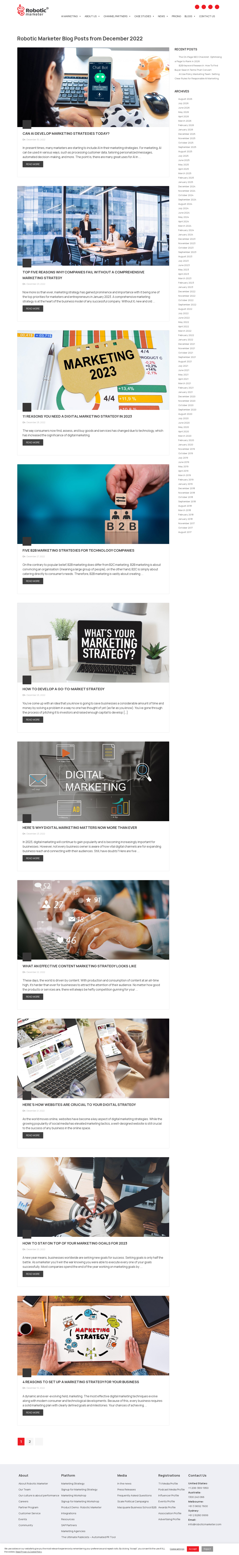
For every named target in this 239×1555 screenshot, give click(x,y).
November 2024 (186, 190)
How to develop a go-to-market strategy (63, 689)
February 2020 (186, 440)
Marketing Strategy (73, 1483)
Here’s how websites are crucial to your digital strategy (79, 1104)
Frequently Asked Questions (134, 1495)
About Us (91, 16)
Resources (68, 1519)
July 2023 (183, 260)
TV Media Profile (168, 1483)
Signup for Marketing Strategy (79, 1489)
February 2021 (186, 387)
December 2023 (186, 238)
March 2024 (184, 225)
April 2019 (183, 470)
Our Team (25, 1489)
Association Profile (169, 1513)
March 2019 (184, 475)
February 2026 (186, 125)
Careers (23, 1501)
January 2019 (185, 483)
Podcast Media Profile (171, 1489)
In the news (124, 1483)
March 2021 (184, 383)
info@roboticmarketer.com (204, 1524)
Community (26, 1525)
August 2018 (185, 505)
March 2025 (184, 173)
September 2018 (187, 501)
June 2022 (184, 317)
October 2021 (185, 352)
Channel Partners (115, 16)
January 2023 (185, 287)
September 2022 (187, 304)
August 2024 (185, 203)
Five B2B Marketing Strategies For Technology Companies (78, 550)
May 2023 (183, 269)
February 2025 (186, 177)
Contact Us (207, 16)
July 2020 (183, 418)
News (161, 16)
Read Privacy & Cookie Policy (29, 1551)
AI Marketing (69, 16)
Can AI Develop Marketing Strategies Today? (66, 133)
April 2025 (183, 168)
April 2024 (183, 221)
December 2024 (186, 186)
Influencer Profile (168, 1495)
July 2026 (183, 103)
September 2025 (187, 147)
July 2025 (183, 155)
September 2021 (187, 357)
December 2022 (186, 291)
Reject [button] (207, 1548)
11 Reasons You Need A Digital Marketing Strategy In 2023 (77, 416)
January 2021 (185, 392)
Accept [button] (193, 1548)
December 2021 (186, 343)
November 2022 (186, 295)
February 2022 (186, 335)
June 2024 (184, 212)
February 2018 (186, 514)
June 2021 (183, 370)
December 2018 (186, 488)
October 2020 (186, 405)
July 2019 (183, 457)
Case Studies (142, 16)
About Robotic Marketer (33, 1483)
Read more (33, 164)
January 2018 (185, 518)
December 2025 (186, 133)
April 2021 (183, 378)
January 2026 (185, 129)
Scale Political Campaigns (133, 1501)
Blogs (188, 16)
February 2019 (186, 479)
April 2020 (183, 431)
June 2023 (184, 265)
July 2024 (183, 208)
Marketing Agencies (73, 1531)
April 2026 (183, 116)
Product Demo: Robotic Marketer (81, 1507)
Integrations (68, 1513)
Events (23, 1519)
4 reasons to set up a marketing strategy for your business (81, 1381)
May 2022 (183, 322)
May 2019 (183, 466)
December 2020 (186, 396)
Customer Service (30, 1513)
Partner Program (28, 1507)
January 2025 (185, 182)
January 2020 (185, 444)
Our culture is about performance (39, 1495)
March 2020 (184, 435)
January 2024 (185, 234)
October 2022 (186, 300)
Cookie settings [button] (177, 1548)
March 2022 (184, 330)
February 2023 (186, 282)
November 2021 (186, 348)
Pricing (176, 16)
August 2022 (185, 308)
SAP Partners (69, 1525)
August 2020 (185, 413)
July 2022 (183, 313)
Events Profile (166, 1501)
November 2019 (186, 448)
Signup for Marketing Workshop (80, 1501)
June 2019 (183, 462)
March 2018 (184, 510)
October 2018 (185, 497)
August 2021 (185, 361)
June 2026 (184, 107)
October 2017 (185, 527)
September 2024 (187, 199)
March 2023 (184, 278)
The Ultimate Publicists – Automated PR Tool (88, 1537)
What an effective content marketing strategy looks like (79, 966)
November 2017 (186, 523)
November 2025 (186, 138)
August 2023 (185, 256)
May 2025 (183, 164)
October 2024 (186, 195)
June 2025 (184, 160)
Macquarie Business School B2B (136, 1507)
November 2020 (186, 400)
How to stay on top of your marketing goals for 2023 (75, 1243)
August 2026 (185, 98)
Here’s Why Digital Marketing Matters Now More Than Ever (80, 827)
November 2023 (186, 243)
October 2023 (186, 247)
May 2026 (183, 112)
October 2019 (185, 453)
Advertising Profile (169, 1519)
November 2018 (186, 492)
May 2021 (183, 374)
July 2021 (183, 365)
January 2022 (185, 339)
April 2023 (183, 273)
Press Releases (126, 1489)
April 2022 (183, 326)
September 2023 (187, 252)
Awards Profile (167, 1507)
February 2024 (186, 230)
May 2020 (183, 427)
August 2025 (185, 151)
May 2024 (183, 217)
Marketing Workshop (73, 1495)
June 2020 (184, 422)
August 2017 (185, 532)
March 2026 (184, 120)
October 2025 (186, 142)
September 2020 (187, 409)
